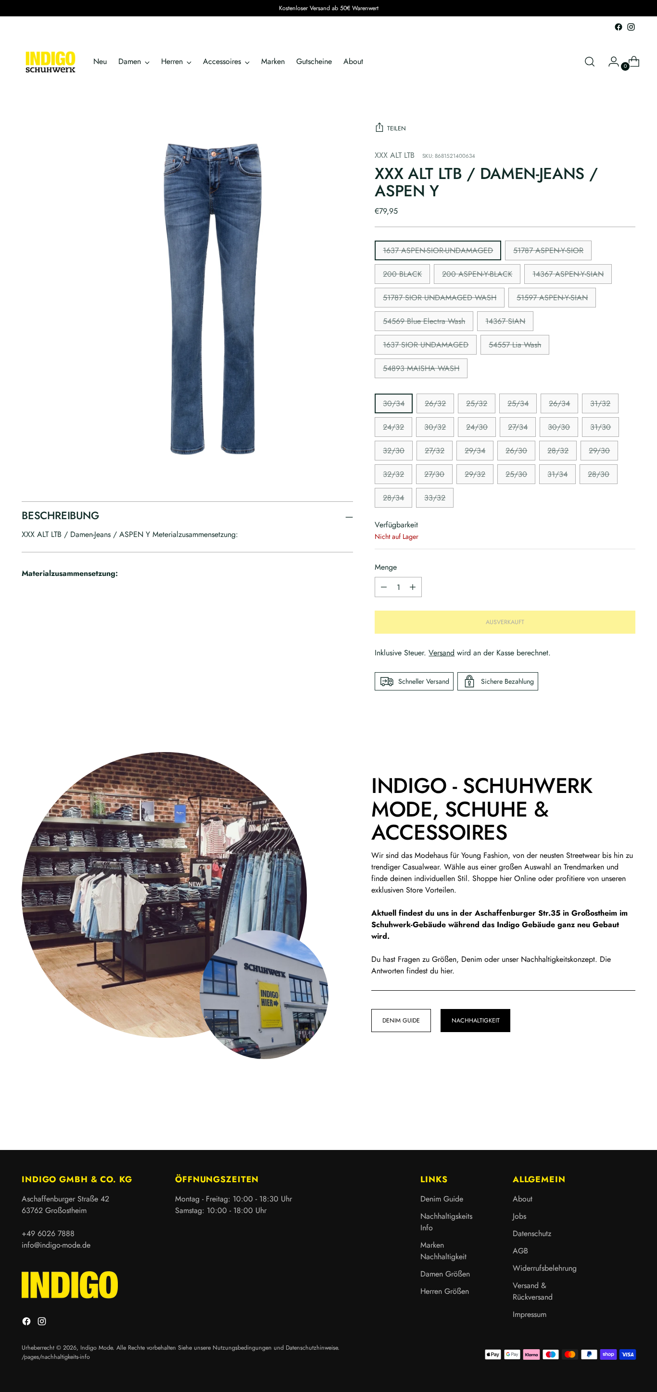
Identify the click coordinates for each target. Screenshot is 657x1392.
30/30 (559, 427)
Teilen (396, 128)
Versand (442, 652)
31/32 (600, 403)
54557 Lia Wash (515, 344)
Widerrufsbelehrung (545, 1268)
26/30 (516, 450)
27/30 (434, 474)
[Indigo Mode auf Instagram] (631, 27)
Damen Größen (445, 1273)
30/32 (435, 427)
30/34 (393, 403)
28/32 (558, 450)
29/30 (599, 450)
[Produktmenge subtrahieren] (412, 587)
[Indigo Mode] (50, 62)
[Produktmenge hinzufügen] (383, 587)
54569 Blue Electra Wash (424, 321)
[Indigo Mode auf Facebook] (618, 27)
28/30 (598, 474)
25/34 (518, 403)
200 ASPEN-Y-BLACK (477, 274)
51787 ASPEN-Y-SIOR (548, 250)
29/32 (475, 474)
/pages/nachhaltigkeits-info (56, 1357)
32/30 (393, 450)
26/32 (435, 403)
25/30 (516, 474)
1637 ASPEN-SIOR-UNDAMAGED (438, 250)
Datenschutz (532, 1233)
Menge (386, 567)
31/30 (600, 427)
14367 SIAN (505, 321)
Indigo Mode (96, 1347)
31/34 (557, 474)
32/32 (393, 474)
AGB (520, 1250)
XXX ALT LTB (395, 155)
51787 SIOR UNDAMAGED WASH (439, 297)
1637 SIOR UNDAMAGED (425, 344)
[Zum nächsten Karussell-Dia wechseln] (627, 1117)
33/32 (434, 497)
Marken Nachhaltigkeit (443, 1250)
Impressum (529, 1314)
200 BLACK (402, 274)
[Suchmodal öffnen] (589, 61)
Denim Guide (441, 1198)
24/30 (477, 427)
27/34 (518, 427)
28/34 (393, 497)
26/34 (559, 403)
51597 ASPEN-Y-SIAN (552, 297)
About (522, 1198)
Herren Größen (444, 1291)
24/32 (393, 427)
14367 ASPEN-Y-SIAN (568, 274)
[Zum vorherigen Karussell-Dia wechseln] (605, 1117)
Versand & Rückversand (533, 1291)
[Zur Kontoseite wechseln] (609, 61)
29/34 (475, 450)
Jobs (519, 1216)
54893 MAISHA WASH (421, 368)
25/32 (476, 403)
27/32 (434, 450)
